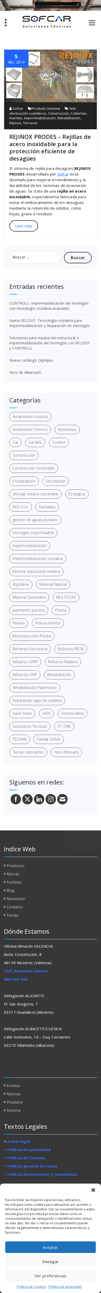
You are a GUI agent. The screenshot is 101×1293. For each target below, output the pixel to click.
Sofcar (17, 108)
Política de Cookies (31, 1286)
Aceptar (50, 1247)
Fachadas (47, 506)
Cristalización (24, 481)
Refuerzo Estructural (30, 648)
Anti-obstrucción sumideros (43, 111)
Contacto (15, 907)
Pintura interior (48, 623)
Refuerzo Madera (63, 661)
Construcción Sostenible (34, 468)
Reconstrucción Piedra (32, 635)
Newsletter (16, 898)
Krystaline (21, 584)
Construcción (58, 113)
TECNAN (19, 739)
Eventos (13, 1085)
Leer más (23, 225)
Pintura (19, 623)
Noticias (14, 1093)
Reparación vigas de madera (37, 700)
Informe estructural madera (36, 571)
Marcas (13, 873)
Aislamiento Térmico (30, 429)
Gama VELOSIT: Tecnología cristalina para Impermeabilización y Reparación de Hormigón (49, 323)
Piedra (60, 610)
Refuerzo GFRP (25, 661)
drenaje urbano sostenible (35, 493)
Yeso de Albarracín (25, 372)
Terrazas (30, 123)
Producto (39, 108)
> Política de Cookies (24, 1157)
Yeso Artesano (66, 752)
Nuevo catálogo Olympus (31, 360)
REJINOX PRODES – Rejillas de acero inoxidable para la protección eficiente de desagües (50, 147)
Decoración (56, 481)
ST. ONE (64, 726)
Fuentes (15, 118)
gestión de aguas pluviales (35, 519)
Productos (16, 865)
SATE (46, 713)
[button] (93, 1190)
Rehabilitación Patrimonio (35, 687)
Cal (15, 442)
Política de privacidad (64, 1286)
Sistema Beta (72, 713)
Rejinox (15, 123)
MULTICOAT (66, 597)
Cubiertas (78, 113)
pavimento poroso (29, 610)
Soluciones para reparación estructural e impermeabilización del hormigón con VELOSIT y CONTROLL (49, 343)
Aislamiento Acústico (30, 416)
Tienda (12, 915)
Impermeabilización (40, 118)
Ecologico (77, 493)
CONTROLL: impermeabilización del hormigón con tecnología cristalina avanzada (49, 306)
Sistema (53, 108)
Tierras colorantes (28, 752)
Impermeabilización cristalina (38, 558)
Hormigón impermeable (33, 532)
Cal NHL (35, 442)
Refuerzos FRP (25, 674)
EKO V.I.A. (20, 506)
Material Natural (53, 584)
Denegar (50, 1261)
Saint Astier (22, 713)
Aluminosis (67, 429)
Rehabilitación (69, 118)
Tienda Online (48, 739)
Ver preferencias (51, 1275)
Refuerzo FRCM (71, 648)
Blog (10, 890)
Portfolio (14, 882)
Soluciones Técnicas (30, 726)
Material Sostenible (29, 597)
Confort (58, 442)
